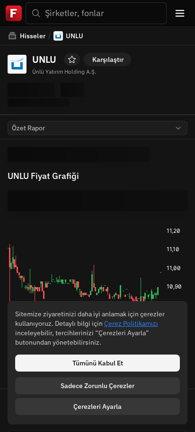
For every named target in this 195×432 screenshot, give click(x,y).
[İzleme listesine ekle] (72, 59)
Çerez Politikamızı (131, 323)
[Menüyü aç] (179, 13)
